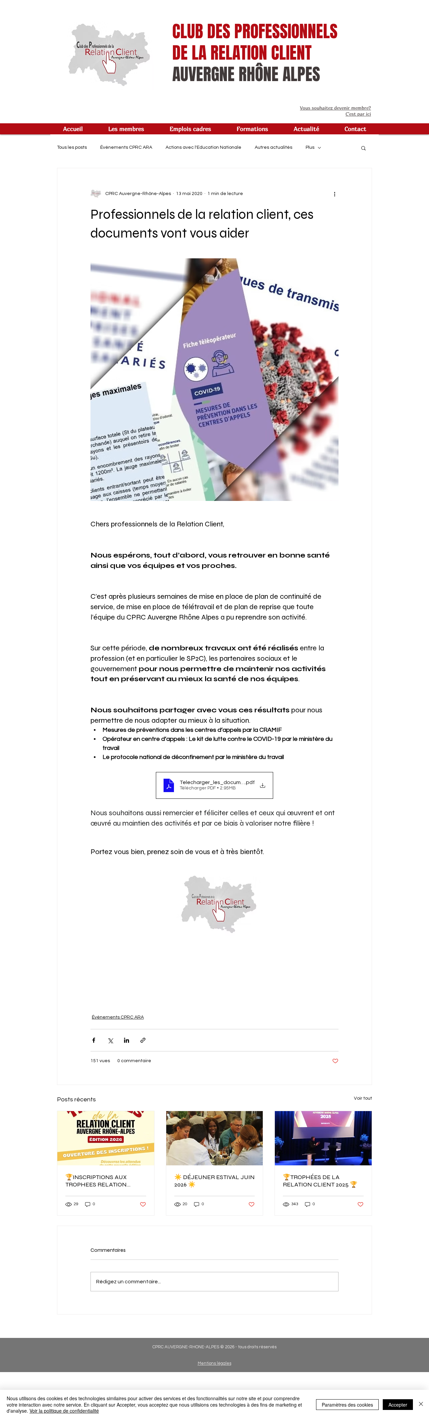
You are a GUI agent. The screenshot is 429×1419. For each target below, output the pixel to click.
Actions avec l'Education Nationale (203, 147)
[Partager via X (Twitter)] (110, 1040)
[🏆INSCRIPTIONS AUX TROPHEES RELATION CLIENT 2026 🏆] (105, 1138)
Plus (310, 147)
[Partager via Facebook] (93, 1040)
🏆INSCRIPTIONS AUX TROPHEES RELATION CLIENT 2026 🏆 (96, 1180)
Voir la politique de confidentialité (64, 1410)
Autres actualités (273, 147)
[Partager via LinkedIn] (126, 1040)
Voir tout (363, 1098)
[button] (126, 128)
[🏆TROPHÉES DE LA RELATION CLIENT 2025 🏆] (323, 1138)
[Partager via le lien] (143, 1040)
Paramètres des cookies (347, 1404)
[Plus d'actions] (334, 194)
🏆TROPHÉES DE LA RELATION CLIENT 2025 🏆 (320, 1180)
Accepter (397, 1404)
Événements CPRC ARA (126, 147)
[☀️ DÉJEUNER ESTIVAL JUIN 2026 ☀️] (214, 1138)
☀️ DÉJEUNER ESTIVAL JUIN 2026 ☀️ (214, 1180)
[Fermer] (421, 1404)
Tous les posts (72, 147)
